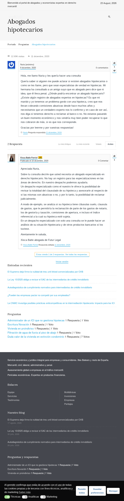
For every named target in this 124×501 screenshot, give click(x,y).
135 (40, 157)
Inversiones (70, 396)
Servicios (12, 396)
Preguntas (23, 44)
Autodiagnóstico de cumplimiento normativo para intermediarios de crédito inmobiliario (50, 287)
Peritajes (68, 403)
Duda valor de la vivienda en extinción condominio (36, 336)
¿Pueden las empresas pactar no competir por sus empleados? (39, 295)
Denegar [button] (113, 491)
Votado (98, 144)
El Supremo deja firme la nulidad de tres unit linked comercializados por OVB (45, 271)
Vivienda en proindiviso (21, 328)
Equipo (11, 392)
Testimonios (14, 399)
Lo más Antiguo (64, 144)
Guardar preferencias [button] (97, 491)
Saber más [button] (25, 492)
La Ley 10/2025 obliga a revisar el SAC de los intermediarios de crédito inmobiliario (48, 279)
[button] (7, 497)
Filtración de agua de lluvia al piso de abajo (32, 332)
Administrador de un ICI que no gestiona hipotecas (36, 320)
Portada (12, 44)
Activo (110, 144)
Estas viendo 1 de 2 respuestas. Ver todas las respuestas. (62, 254)
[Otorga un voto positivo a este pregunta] (114, 63)
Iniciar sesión (62, 261)
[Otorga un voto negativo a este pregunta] (114, 71)
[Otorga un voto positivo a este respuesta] (114, 156)
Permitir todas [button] (82, 491)
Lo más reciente (83, 144)
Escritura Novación (18, 324)
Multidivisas (70, 392)
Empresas (69, 399)
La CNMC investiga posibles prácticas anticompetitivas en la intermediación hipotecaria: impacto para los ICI (61, 303)
